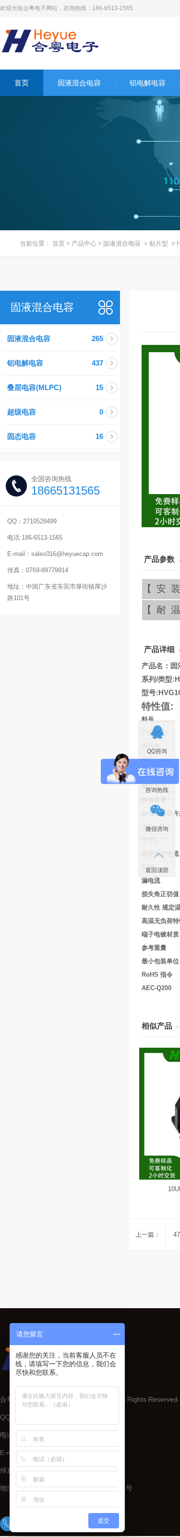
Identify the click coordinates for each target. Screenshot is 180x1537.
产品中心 (84, 243)
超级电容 (55, 412)
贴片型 (158, 243)
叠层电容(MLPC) (55, 387)
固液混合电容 (79, 83)
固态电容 (55, 436)
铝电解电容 (148, 83)
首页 (21, 83)
